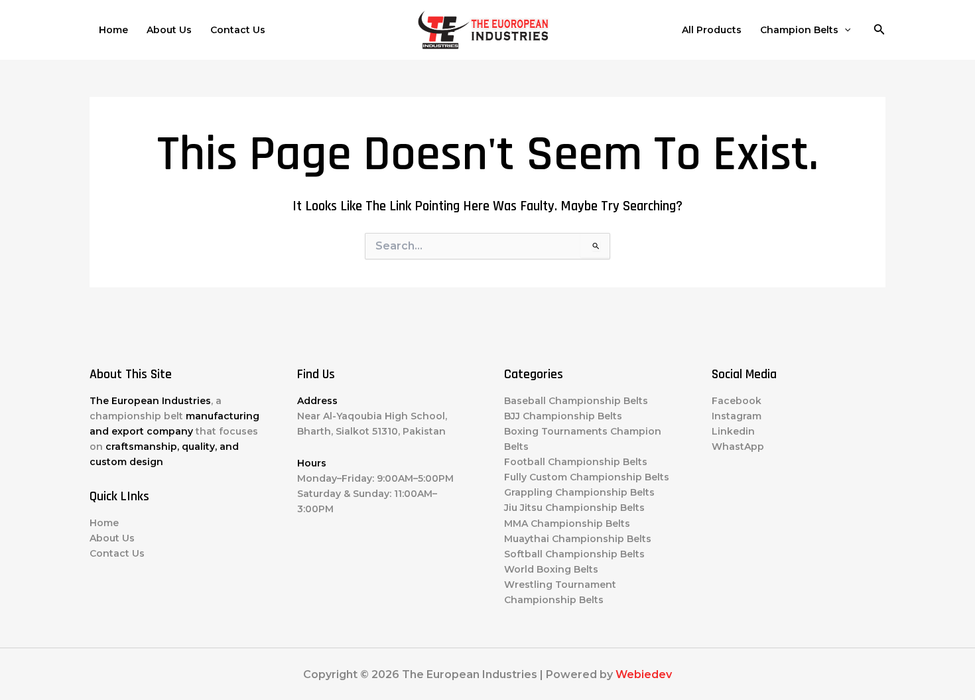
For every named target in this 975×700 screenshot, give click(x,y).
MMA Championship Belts (567, 523)
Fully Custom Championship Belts (586, 477)
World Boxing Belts (551, 569)
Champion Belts (799, 30)
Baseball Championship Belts (576, 401)
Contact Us (237, 30)
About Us (169, 30)
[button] (844, 29)
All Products (712, 30)
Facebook (736, 401)
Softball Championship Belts (574, 554)
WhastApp (738, 447)
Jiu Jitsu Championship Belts (574, 508)
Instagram (736, 416)
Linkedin (733, 431)
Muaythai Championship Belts (577, 539)
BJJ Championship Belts (563, 416)
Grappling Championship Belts (579, 492)
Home (113, 30)
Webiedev (644, 674)
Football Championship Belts (575, 462)
